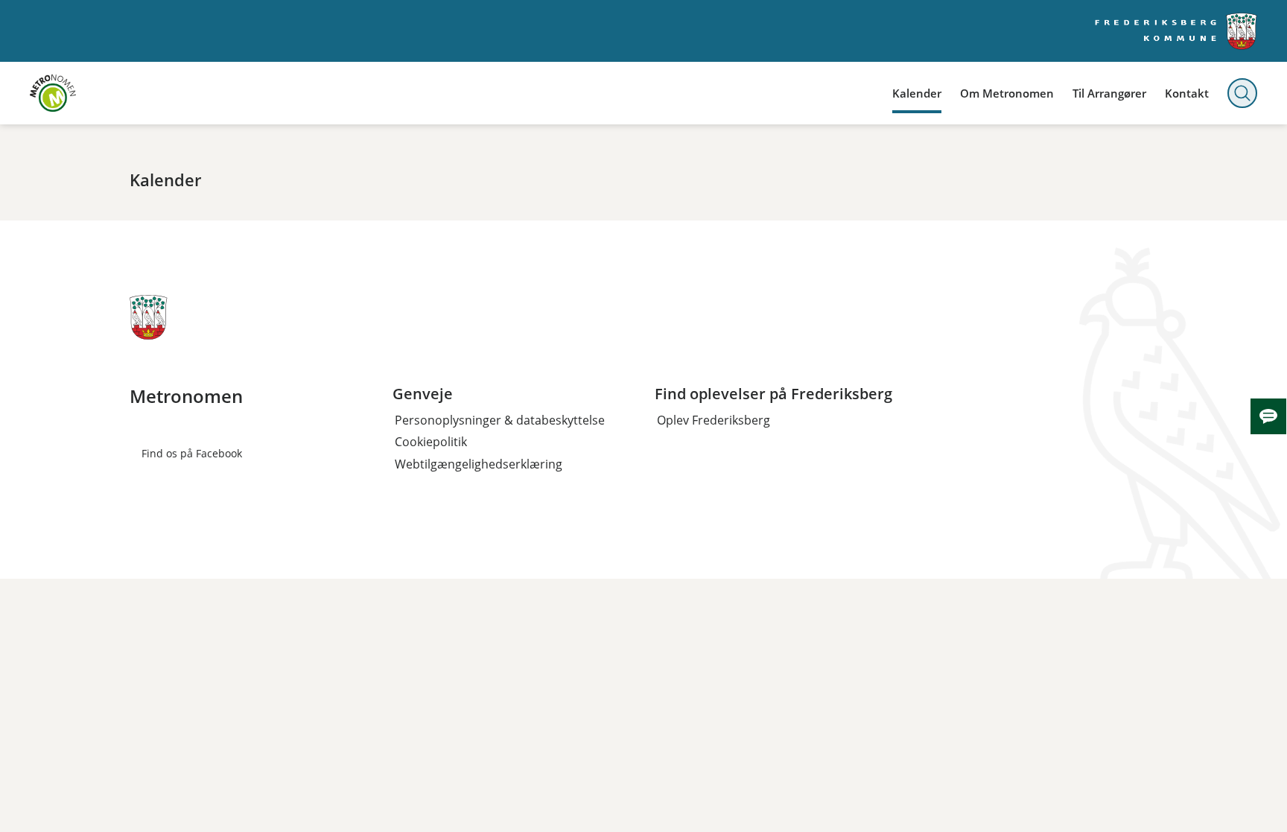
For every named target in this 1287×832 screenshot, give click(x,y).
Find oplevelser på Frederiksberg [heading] (773, 394)
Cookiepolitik (431, 442)
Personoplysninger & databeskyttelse (500, 420)
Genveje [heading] (423, 394)
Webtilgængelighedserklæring (478, 464)
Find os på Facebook (192, 453)
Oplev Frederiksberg (713, 420)
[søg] (1242, 93)
